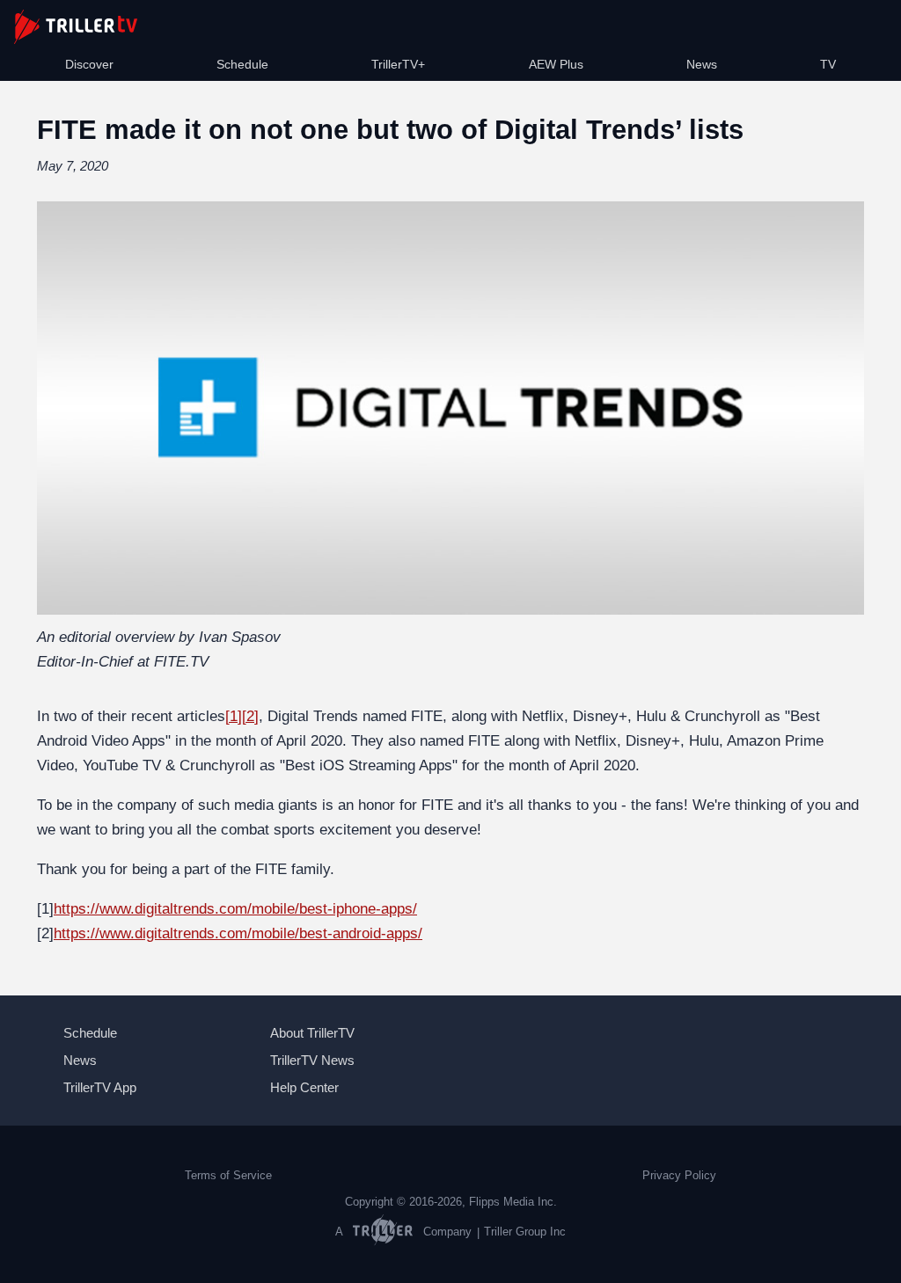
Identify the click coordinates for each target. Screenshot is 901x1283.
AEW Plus (556, 64)
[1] (233, 716)
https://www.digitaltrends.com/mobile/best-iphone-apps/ (235, 908)
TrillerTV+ (398, 64)
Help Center (304, 1087)
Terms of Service (228, 1176)
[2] (250, 716)
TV (828, 64)
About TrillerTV (312, 1032)
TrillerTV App (99, 1087)
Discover (89, 64)
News (701, 64)
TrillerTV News (312, 1060)
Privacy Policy (679, 1176)
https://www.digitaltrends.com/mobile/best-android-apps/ (238, 933)
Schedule (242, 64)
